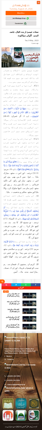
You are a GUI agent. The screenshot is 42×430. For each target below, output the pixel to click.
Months (20, 13)
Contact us (10, 359)
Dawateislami (19, 23)
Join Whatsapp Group (19, 18)
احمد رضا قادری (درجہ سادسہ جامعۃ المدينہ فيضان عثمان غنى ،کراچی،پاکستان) (13, 296)
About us (9, 356)
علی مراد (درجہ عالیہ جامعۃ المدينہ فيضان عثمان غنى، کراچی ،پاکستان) (12, 319)
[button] (4, 291)
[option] (21, 295)
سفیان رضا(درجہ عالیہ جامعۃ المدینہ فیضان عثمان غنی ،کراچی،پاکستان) (13, 311)
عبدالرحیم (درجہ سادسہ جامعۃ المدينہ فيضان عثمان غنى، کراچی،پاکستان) (13, 303)
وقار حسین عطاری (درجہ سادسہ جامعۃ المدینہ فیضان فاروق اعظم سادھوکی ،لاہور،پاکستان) (12, 327)
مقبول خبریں (21, 287)
